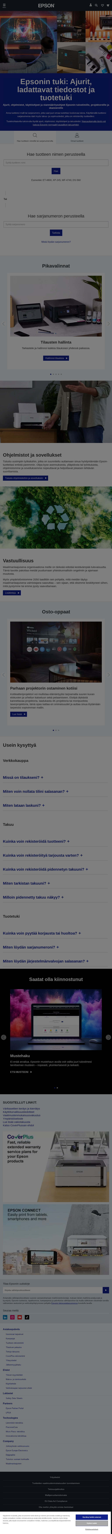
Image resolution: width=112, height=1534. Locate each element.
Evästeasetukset (91, 1529)
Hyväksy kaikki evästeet (92, 1517)
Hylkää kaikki (92, 1523)
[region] (55, 1522)
